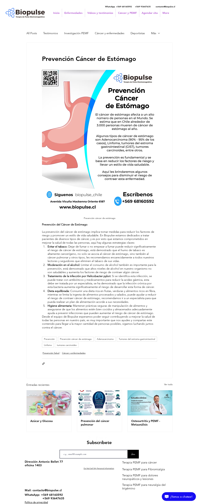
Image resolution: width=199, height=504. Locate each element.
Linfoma (48, 345)
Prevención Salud (51, 353)
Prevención (49, 339)
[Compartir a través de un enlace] (43, 363)
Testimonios (50, 33)
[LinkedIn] (99, 440)
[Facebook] (91, 440)
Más (153, 33)
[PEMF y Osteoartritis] (149, 402)
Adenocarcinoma (105, 339)
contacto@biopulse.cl (165, 6)
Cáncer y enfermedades (109, 33)
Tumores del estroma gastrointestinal (137, 339)
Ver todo (168, 384)
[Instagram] (107, 440)
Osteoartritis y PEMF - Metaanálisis (145, 422)
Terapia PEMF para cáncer (139, 462)
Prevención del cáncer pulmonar (95, 422)
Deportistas (138, 33)
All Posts (31, 33)
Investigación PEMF (76, 33)
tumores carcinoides (67, 345)
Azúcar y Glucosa (41, 421)
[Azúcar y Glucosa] (49, 402)
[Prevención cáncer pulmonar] (99, 402)
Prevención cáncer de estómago (76, 339)
